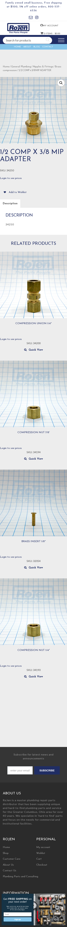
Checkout (41, 865)
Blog (37, 47)
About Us (8, 865)
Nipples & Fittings (43, 67)
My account (46, 26)
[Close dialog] (63, 895)
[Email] (31, 18)
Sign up (17, 919)
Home (17, 47)
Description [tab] (10, 203)
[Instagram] (36, 18)
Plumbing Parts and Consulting (20, 876)
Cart (39, 859)
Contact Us (9, 870)
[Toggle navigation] (61, 40)
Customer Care (11, 859)
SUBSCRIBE (47, 770)
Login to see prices (11, 178)
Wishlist (40, 853)
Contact (47, 47)
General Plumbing (21, 67)
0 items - (46, 34)
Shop (6, 853)
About (27, 47)
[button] (61, 83)
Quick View (36, 350)
